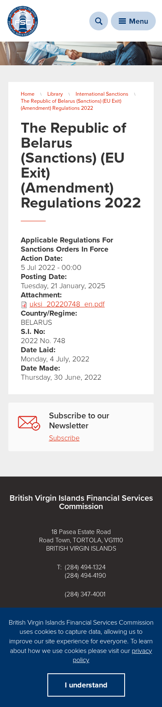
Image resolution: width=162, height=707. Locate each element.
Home (27, 94)
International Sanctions (102, 94)
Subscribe (64, 438)
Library (55, 94)
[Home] (22, 21)
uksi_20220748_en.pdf (67, 304)
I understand (86, 685)
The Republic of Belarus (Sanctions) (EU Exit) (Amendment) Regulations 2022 (71, 104)
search (98, 21)
